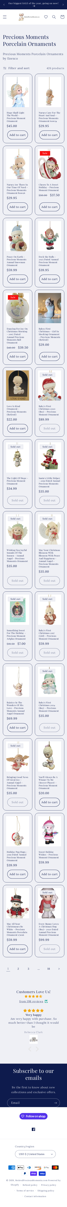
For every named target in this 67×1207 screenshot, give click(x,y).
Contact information (35, 1196)
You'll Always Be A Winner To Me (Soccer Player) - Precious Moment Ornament (48, 783)
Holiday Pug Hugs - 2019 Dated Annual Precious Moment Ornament (17, 856)
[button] (5, 17)
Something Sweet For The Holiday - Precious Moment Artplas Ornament (16, 634)
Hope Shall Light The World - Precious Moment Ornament (16, 116)
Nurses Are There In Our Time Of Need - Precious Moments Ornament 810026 (17, 188)
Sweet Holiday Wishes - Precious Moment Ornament (49, 855)
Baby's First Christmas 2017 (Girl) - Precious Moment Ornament (49, 634)
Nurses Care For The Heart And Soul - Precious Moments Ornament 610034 (49, 116)
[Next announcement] (63, 5)
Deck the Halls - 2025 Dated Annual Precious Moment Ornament (48, 260)
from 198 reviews (31, 1001)
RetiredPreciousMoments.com (31, 1180)
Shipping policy (46, 1190)
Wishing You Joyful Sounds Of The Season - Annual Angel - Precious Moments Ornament (17, 555)
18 (48, 968)
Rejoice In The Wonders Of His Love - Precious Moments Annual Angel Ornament (15, 708)
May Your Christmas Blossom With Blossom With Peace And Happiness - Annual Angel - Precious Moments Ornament (49, 558)
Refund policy (30, 1185)
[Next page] (59, 969)
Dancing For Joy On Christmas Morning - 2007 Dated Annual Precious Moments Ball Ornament (17, 335)
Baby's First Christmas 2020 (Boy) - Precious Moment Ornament (49, 410)
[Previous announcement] (4, 5)
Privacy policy (48, 1185)
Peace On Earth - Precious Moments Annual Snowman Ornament (16, 260)
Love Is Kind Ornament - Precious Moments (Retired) (16, 410)
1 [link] (8, 968)
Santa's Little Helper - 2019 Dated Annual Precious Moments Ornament (49, 482)
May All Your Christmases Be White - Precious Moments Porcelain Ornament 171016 (17, 929)
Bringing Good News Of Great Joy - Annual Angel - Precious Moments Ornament (17, 783)
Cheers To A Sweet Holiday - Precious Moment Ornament (49, 187)
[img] (33, 996)
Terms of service (25, 1190)
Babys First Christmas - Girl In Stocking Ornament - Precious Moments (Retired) (49, 334)
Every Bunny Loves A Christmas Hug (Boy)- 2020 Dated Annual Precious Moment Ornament (49, 929)
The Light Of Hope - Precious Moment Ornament (17, 481)
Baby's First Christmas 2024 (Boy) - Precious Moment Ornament (49, 706)
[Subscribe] (55, 1102)
